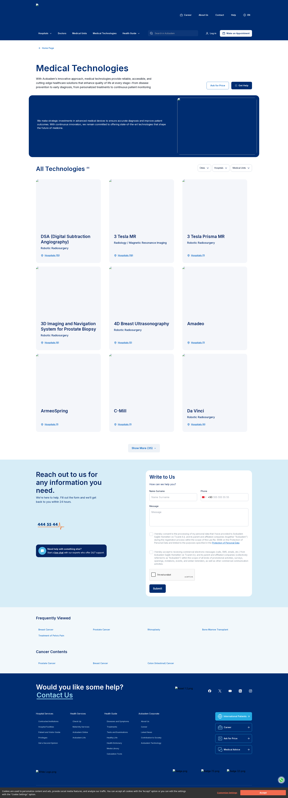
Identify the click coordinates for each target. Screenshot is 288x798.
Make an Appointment (238, 33)
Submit (157, 588)
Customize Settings (227, 792)
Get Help (243, 85)
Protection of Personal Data (225, 543)
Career (188, 15)
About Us (203, 15)
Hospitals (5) (125, 342)
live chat (58, 552)
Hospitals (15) (52, 255)
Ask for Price (217, 85)
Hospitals (43, 33)
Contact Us (55, 695)
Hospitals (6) (52, 342)
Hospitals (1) (198, 255)
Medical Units (79, 33)
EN (248, 15)
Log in (213, 33)
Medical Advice (232, 749)
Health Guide (129, 33)
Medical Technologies (105, 33)
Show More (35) (142, 448)
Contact (219, 15)
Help (233, 15)
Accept (263, 792)
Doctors (62, 33)
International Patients (235, 716)
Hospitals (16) (125, 255)
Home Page (48, 48)
